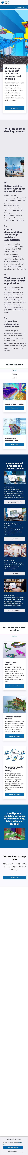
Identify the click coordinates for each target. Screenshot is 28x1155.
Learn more (14, 539)
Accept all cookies (13, 1147)
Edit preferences (12, 1151)
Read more (14, 408)
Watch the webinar (14, 686)
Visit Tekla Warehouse (14, 610)
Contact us (14, 108)
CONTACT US (20, 7)
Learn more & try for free (14, 502)
